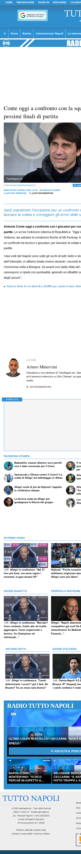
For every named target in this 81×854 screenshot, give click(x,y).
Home (9, 2)
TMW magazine (25, 2)
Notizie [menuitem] (26, 33)
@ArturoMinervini (42, 193)
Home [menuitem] (14, 33)
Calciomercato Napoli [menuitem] (49, 33)
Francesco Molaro (41, 834)
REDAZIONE (59, 2)
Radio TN (43, 2)
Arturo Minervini (16, 193)
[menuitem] (5, 33)
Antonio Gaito (40, 830)
